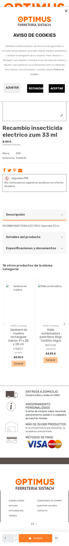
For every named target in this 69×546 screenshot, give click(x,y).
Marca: (6, 153)
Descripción (15, 214)
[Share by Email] (20, 171)
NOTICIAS (13, 505)
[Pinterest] (14, 171)
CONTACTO (42, 511)
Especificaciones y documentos (31, 248)
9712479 (18, 353)
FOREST (18, 348)
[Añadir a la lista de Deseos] (56, 538)
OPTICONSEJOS (16, 511)
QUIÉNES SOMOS (16, 500)
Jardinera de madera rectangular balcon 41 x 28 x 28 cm (18, 337)
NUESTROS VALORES (47, 505)
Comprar (38, 538)
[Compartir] (4, 171)
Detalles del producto (23, 237)
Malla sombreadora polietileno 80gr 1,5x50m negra (51, 335)
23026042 (50, 349)
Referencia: (9, 158)
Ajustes (12, 87)
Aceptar (56, 88)
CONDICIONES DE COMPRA (49, 500)
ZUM (18, 153)
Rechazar (36, 88)
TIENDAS (13, 516)
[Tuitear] (9, 171)
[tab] (34, 215)
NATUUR (50, 345)
